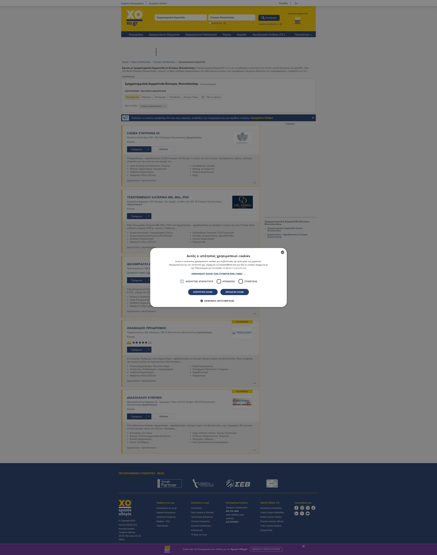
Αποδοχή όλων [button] (234, 292)
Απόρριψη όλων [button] (202, 292)
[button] (218, 273)
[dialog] (218, 277)
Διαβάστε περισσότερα (234, 268)
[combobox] (282, 252)
